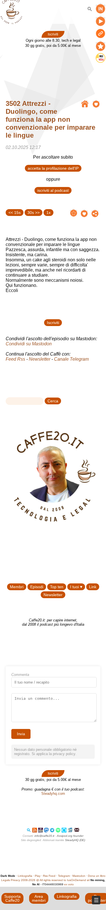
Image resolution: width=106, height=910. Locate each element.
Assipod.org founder (70, 835)
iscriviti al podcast (53, 190)
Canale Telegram (71, 359)
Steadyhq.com (53, 793)
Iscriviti (53, 34)
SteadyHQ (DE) (75, 840)
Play (37, 875)
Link (92, 587)
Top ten (56, 587)
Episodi (36, 587)
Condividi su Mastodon (29, 343)
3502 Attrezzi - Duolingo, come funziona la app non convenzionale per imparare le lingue (50, 119)
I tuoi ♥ (76, 587)
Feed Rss (15, 359)
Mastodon (78, 875)
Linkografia (25, 875)
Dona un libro (96, 875)
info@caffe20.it (44, 835)
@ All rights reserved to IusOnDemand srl (63, 880)
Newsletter (39, 359)
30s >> (33, 212)
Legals (5, 880)
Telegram (64, 875)
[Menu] (96, 900)
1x (48, 212)
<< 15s (14, 212)
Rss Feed (49, 875)
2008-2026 (28, 880)
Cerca (52, 401)
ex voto (69, 884)
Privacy (15, 880)
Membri (16, 587)
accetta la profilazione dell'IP (53, 168)
